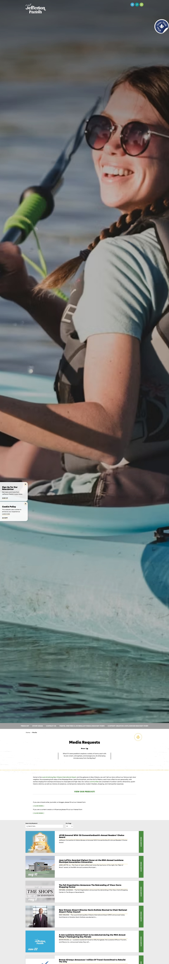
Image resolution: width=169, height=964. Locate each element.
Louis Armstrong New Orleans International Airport (59, 777)
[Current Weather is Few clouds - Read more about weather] (132, 5)
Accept (5, 518)
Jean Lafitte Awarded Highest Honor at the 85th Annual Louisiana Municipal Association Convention (91, 861)
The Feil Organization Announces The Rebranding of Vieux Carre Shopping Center (90, 886)
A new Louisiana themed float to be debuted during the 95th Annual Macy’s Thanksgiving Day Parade (92, 936)
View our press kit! (84, 792)
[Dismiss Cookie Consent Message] (25, 503)
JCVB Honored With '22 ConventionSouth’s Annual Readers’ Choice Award (91, 836)
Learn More (6, 514)
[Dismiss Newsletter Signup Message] (25, 484)
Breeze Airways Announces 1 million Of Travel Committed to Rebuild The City (92, 961)
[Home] (36, 7)
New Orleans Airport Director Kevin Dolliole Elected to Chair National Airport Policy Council (93, 911)
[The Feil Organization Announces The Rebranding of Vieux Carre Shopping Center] (40, 892)
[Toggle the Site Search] (137, 4)
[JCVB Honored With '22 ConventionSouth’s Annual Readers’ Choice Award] (40, 842)
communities (94, 781)
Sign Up (5, 498)
